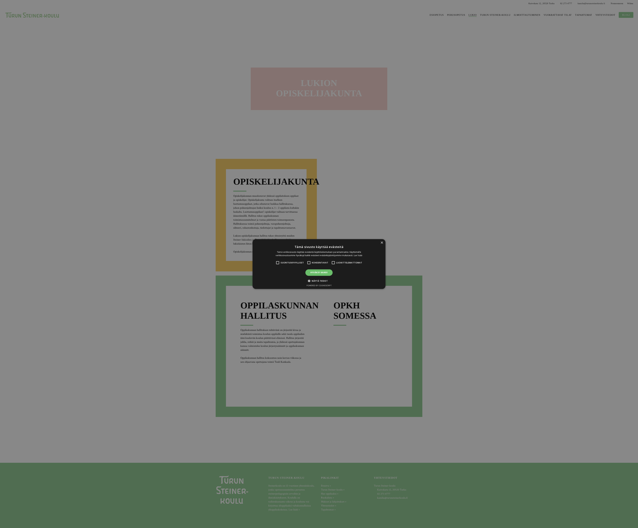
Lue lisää (358, 255)
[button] (277, 262)
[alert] (319, 264)
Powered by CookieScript (319, 285)
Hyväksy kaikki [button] (319, 272)
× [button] (381, 242)
